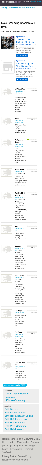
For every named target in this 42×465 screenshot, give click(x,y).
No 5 (16, 226)
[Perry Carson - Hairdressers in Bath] (6, 282)
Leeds (5, 448)
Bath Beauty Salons (15, 412)
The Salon (18, 332)
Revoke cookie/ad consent (15, 459)
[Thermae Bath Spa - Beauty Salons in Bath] (6, 369)
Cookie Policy (24, 456)
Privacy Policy (9, 456)
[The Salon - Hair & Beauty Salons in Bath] (6, 339)
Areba (17, 118)
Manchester (23, 442)
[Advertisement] (18, 14)
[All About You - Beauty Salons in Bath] (6, 95)
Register (39, 1)
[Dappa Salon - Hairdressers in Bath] (6, 176)
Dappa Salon (19, 169)
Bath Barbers (11, 409)
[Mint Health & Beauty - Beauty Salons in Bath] (6, 200)
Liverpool (28, 448)
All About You (20, 89)
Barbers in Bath (19, 312)
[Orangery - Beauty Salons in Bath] (6, 253)
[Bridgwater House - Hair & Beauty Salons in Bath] (6, 146)
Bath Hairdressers (15, 8)
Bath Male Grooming (28, 8)
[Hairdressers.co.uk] (11, 3)
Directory (4, 8)
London (11, 442)
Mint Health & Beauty (20, 194)
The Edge (18, 310)
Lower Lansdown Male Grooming (16, 395)
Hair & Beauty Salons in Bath (19, 121)
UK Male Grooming (14, 400)
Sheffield (6, 452)
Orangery (18, 246)
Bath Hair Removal (14, 422)
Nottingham (17, 445)
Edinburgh (30, 445)
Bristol (6, 445)
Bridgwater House (19, 141)
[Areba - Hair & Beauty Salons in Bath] (6, 125)
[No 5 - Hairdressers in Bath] (6, 233)
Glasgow (35, 442)
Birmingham (16, 448)
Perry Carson (19, 275)
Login (33, 1)
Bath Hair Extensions (15, 419)
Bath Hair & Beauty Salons (18, 415)
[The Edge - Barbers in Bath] (6, 317)
